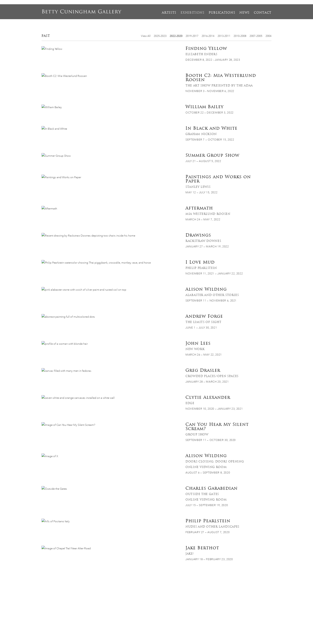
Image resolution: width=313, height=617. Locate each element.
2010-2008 (240, 35)
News (244, 12)
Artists (169, 12)
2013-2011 (224, 35)
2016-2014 (208, 35)
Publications (222, 12)
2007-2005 (256, 35)
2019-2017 (192, 35)
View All (146, 35)
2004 (268, 35)
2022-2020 (176, 35)
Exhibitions (192, 12)
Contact (262, 12)
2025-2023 (160, 35)
